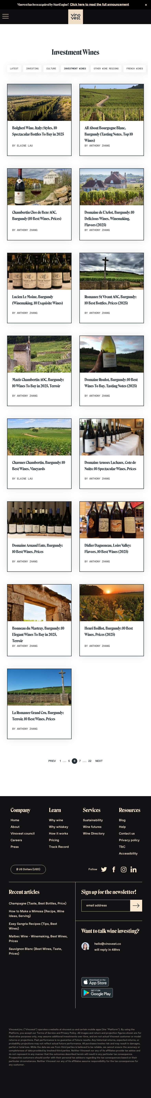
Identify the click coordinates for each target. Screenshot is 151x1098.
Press (15, 847)
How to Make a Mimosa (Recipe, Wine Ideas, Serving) (36, 914)
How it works (58, 833)
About (15, 827)
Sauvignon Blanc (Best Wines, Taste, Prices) (35, 951)
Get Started (138, 16)
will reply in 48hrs (107, 949)
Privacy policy (129, 840)
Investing (32, 69)
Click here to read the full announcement (99, 4)
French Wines (134, 69)
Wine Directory (94, 833)
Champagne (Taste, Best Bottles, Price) (37, 903)
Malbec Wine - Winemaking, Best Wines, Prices (38, 939)
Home (15, 820)
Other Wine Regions (106, 69)
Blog (122, 820)
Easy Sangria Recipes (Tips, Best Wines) (33, 926)
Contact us (127, 833)
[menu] (5, 16)
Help (122, 827)
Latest (14, 69)
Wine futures (92, 827)
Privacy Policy (68, 1033)
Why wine (56, 820)
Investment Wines (75, 69)
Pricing (54, 840)
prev (52, 761)
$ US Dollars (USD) (28, 869)
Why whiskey (58, 827)
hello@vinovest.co (107, 944)
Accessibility (128, 853)
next (99, 761)
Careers (16, 840)
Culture (51, 69)
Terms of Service (46, 1033)
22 (89, 761)
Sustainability (93, 820)
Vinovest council (23, 833)
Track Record (59, 847)
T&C (122, 847)
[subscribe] (136, 905)
